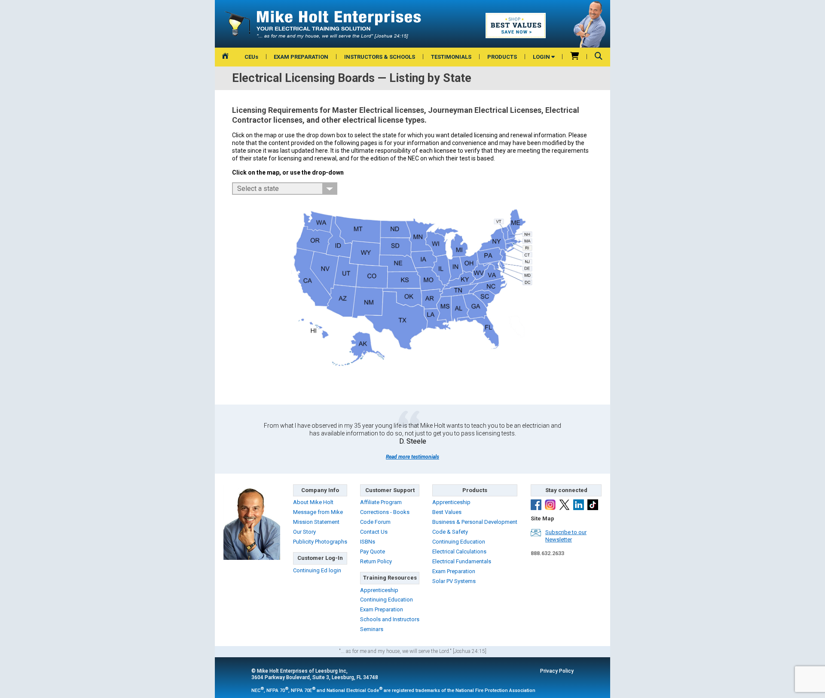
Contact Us (374, 532)
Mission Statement (316, 522)
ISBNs (367, 541)
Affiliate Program (381, 502)
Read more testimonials (412, 457)
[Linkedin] (578, 505)
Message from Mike (318, 512)
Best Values (446, 512)
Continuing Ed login (317, 570)
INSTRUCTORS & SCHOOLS (379, 57)
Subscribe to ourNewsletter (566, 536)
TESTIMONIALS (451, 57)
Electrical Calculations (459, 551)
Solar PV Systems (454, 581)
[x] (564, 505)
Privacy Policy (557, 671)
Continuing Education (386, 599)
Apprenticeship (379, 590)
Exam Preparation (381, 609)
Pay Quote (372, 551)
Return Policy (376, 561)
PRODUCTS (502, 57)
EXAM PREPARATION (301, 57)
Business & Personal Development (474, 522)
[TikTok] (592, 505)
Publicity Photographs (320, 541)
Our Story (304, 532)
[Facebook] (536, 505)
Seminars (371, 629)
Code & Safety (450, 532)
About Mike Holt (313, 502)
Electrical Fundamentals (461, 561)
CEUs (251, 57)
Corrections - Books (384, 512)
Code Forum (375, 522)
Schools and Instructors (389, 619)
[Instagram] (550, 505)
